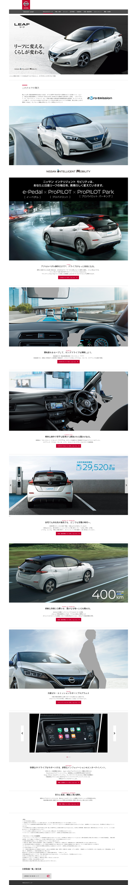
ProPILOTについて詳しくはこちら (67, 361)
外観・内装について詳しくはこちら (67, 804)
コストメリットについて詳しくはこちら (68, 702)
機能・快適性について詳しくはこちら (67, 782)
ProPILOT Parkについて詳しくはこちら (67, 445)
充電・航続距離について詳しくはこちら (68, 533)
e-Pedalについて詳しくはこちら (67, 277)
